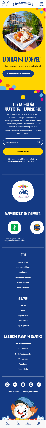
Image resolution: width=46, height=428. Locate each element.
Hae (3, 6)
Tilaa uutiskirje (23, 151)
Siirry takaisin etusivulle (19, 73)
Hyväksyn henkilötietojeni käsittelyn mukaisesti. (23, 160)
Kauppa (8, 6)
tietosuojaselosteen (16, 161)
